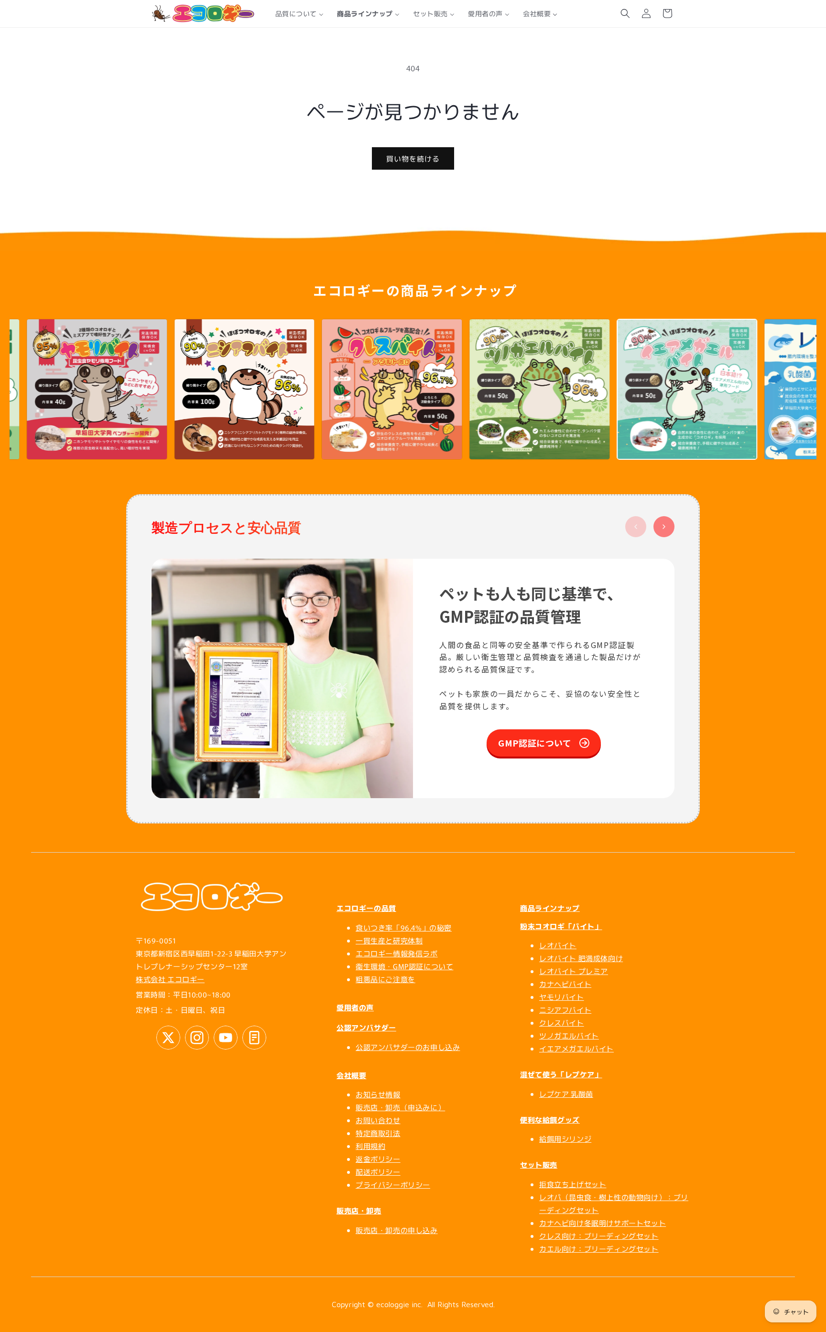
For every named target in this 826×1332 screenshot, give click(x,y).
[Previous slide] (635, 526)
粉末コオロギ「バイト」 (561, 926)
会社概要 (351, 1075)
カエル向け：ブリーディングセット (599, 1249)
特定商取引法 (378, 1133)
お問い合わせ (378, 1120)
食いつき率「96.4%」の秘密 (404, 927)
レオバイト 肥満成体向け (581, 958)
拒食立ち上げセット (572, 1184)
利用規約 (370, 1146)
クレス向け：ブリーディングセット (599, 1236)
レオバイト (557, 945)
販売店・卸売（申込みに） (400, 1107)
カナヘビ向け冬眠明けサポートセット (602, 1223)
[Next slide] (663, 526)
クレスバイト (561, 1023)
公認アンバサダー (366, 1027)
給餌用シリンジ (565, 1139)
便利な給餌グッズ (550, 1120)
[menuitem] (300, 13)
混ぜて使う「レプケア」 (561, 1074)
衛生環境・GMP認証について (404, 966)
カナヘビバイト (565, 984)
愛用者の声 (355, 1007)
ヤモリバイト (561, 997)
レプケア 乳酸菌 (566, 1094)
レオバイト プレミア (573, 971)
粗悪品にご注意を (385, 979)
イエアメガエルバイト (576, 1048)
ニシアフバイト (565, 1010)
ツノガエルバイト (569, 1035)
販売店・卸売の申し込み (397, 1230)
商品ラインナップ (550, 908)
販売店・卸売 (359, 1210)
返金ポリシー (378, 1159)
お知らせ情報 (378, 1094)
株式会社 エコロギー (170, 979)
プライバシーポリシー (393, 1185)
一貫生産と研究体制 (389, 940)
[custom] (168, 1038)
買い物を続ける (413, 158)
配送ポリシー (378, 1172)
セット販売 (538, 1164)
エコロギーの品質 (366, 908)
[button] (625, 13)
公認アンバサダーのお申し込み (408, 1047)
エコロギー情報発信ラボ (397, 953)
